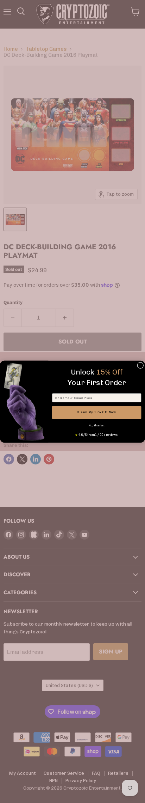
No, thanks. (96, 425)
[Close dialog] (140, 365)
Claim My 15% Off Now (96, 412)
